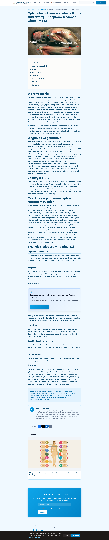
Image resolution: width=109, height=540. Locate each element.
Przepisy (46, 3)
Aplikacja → (101, 3)
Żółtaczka (35, 85)
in (47, 426)
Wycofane (66, 3)
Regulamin (52, 508)
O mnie (74, 3)
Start (34, 3)
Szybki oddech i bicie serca (41, 79)
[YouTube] (42, 530)
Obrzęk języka (37, 82)
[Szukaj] (93, 3)
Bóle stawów (36, 72)
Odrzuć (67, 535)
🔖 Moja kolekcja (56, 3)
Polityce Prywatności (35, 537)
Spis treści (34, 62)
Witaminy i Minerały (40, 9)
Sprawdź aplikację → (39, 307)
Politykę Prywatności (61, 508)
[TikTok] (39, 530)
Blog (40, 3)
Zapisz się (43, 512)
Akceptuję (76, 535)
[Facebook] (34, 530)
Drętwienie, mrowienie (39, 66)
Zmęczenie (36, 69)
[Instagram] (36, 530)
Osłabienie (35, 76)
